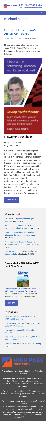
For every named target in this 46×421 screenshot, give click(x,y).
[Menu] (23, 13)
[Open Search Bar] (42, 13)
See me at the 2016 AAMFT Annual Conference (22, 31)
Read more (11, 200)
